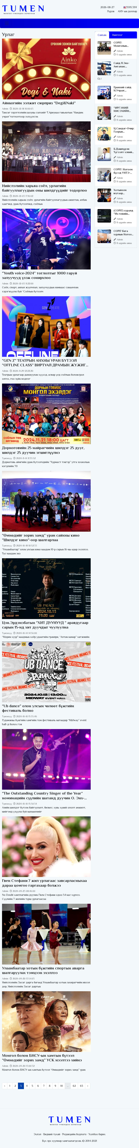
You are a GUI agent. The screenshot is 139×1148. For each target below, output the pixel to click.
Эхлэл (37, 1134)
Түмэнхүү (7, 458)
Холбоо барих (96, 1134)
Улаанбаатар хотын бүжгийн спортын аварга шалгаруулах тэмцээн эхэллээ (43, 970)
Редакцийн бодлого (74, 1134)
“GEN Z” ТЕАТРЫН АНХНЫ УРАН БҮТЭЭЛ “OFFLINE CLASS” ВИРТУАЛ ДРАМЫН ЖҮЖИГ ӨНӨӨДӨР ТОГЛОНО (44, 365)
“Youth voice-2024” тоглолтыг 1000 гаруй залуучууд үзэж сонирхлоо (39, 275)
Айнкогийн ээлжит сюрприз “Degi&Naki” (39, 103)
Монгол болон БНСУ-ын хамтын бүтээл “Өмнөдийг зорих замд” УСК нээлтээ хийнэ (42, 1057)
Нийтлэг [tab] (117, 35)
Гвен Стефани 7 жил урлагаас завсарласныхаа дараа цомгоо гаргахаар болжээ (44, 882)
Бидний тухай (51, 1134)
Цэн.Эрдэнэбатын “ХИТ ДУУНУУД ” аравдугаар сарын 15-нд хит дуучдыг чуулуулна (45, 624)
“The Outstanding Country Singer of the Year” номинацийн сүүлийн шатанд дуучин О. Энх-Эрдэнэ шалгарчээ (43, 798)
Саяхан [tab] (102, 35)
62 (74, 1085)
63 (81, 1085)
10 (61, 1085)
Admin (5, 108)
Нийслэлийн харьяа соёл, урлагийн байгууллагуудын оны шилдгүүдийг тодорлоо (44, 187)
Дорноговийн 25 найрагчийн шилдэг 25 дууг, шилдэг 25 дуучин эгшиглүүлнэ (43, 450)
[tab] (128, 33)
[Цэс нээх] (7, 23)
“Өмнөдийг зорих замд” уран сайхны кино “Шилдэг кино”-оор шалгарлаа (41, 537)
